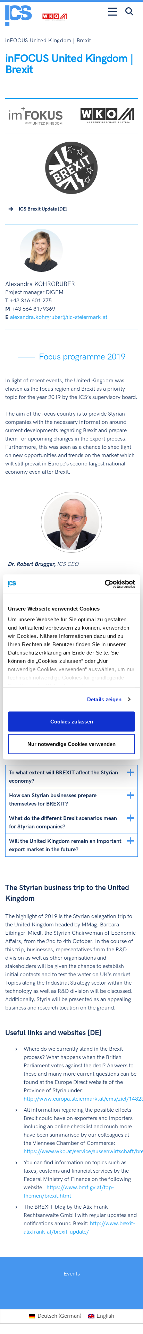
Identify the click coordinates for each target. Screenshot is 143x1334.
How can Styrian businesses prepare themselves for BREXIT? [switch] (52, 799)
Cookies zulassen (71, 721)
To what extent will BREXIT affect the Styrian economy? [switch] (63, 777)
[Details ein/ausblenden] (130, 772)
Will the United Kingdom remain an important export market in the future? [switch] (65, 845)
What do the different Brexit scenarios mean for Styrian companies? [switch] (63, 822)
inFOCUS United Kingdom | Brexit (48, 41)
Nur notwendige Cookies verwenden (71, 744)
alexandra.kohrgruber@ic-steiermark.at (58, 317)
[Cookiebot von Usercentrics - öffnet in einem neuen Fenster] (104, 584)
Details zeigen (104, 699)
